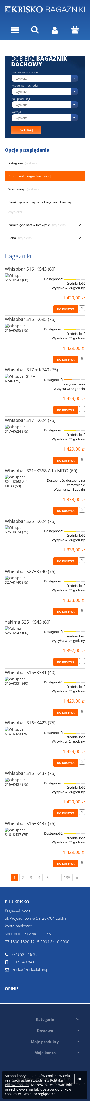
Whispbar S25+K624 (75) (30, 521)
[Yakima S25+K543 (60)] (21, 630)
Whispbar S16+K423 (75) (30, 723)
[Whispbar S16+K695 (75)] (21, 328)
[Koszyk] (75, 29)
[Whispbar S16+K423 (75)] (21, 731)
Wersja (16, 111)
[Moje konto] (55, 30)
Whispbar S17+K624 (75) (30, 420)
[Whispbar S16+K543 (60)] (21, 277)
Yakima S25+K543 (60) (27, 622)
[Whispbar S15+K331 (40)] (21, 681)
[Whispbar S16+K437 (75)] (21, 782)
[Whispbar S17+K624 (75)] (21, 429)
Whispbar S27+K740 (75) (30, 571)
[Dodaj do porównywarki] (82, 308)
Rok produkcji (21, 98)
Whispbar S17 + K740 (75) (31, 370)
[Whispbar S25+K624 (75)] (21, 529)
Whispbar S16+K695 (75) (30, 319)
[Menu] (15, 30)
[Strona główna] (45, 8)
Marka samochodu (25, 72)
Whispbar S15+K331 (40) (30, 672)
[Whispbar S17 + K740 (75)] (21, 378)
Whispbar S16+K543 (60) (30, 269)
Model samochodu (25, 85)
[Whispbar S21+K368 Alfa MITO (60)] (21, 481)
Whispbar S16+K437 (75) (30, 773)
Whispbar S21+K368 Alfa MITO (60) (41, 470)
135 (67, 877)
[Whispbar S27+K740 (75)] (21, 580)
